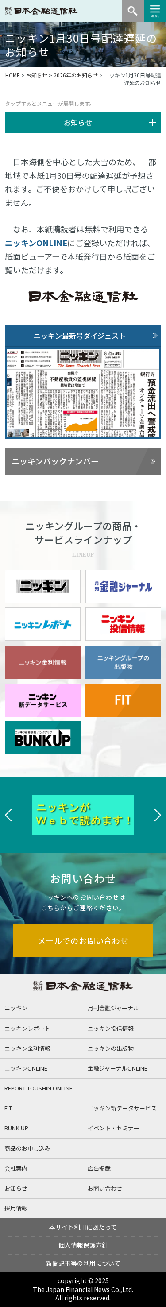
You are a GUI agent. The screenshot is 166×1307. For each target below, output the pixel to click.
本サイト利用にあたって (83, 1226)
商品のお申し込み (27, 1148)
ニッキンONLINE (36, 242)
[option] (89, 815)
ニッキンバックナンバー (55, 461)
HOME (12, 75)
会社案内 (15, 1168)
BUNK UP (16, 1128)
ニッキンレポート (27, 1028)
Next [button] (157, 815)
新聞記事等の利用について (83, 1263)
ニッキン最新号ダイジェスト (80, 335)
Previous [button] (9, 815)
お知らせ (36, 75)
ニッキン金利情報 (27, 1048)
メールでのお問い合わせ (83, 940)
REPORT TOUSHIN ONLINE (38, 1088)
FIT (8, 1108)
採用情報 (15, 1208)
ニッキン (15, 1008)
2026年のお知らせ (76, 75)
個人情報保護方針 (83, 1245)
